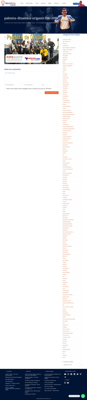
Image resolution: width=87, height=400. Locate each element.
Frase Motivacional (67, 167)
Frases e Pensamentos (68, 169)
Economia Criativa (67, 130)
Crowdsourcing (66, 102)
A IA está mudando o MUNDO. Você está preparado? (53, 374)
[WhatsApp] (65, 383)
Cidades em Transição (68, 63)
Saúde (64, 309)
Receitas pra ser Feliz (67, 294)
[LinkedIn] (74, 374)
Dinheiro (65, 120)
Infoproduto (65, 195)
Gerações (65, 181)
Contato (64, 3)
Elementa (65, 134)
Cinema (64, 67)
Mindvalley (65, 240)
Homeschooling (66, 189)
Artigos (49, 3)
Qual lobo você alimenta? (50, 380)
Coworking (65, 92)
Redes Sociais (66, 296)
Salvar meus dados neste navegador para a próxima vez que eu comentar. (29, 88)
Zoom (64, 357)
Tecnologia (65, 321)
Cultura (64, 104)
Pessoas (64, 274)
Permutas (65, 270)
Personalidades (66, 272)
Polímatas (65, 282)
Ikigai (64, 193)
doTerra (64, 122)
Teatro (64, 317)
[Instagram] (68, 374)
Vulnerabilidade (66, 349)
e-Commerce (66, 124)
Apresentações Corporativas (69, 47)
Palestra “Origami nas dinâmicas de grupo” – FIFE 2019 (29, 22)
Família (64, 153)
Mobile (64, 242)
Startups (65, 311)
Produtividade (66, 290)
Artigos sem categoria (68, 49)
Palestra (64, 264)
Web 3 (64, 351)
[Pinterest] (81, 374)
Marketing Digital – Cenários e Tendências (32, 378)
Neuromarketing (66, 254)
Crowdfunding (66, 100)
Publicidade (65, 292)
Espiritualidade (66, 146)
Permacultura (66, 268)
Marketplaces (66, 227)
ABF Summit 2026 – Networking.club (53, 384)
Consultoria (65, 86)
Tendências (65, 325)
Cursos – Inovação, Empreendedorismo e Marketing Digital (12, 388)
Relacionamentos (67, 300)
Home (21, 3)
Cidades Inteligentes (67, 65)
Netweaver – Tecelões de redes (12, 383)
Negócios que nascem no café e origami (52, 378)
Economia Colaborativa (68, 126)
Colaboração (65, 78)
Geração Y (65, 179)
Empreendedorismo (67, 136)
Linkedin (65, 207)
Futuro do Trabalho (67, 173)
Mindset (64, 238)
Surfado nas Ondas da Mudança (32, 380)
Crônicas (65, 98)
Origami (64, 262)
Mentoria (43, 3)
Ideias (64, 191)
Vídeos (64, 347)
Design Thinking (66, 116)
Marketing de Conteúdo (68, 219)
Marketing (65, 217)
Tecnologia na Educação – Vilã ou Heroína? (32, 385)
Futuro (64, 171)
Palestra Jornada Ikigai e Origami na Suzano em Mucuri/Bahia (33, 374)
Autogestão (65, 55)
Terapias (65, 327)
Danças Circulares (67, 110)
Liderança (65, 205)
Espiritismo (65, 144)
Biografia (65, 59)
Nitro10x (65, 256)
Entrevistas (65, 140)
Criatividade (65, 96)
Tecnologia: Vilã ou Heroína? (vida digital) (32, 391)
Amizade (65, 43)
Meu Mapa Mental (9, 379)
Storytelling (65, 313)
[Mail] (68, 383)
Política (64, 284)
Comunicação (66, 84)
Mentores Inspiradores (68, 232)
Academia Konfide (67, 39)
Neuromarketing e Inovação (31, 382)
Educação (65, 132)
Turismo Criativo (66, 337)
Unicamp (65, 341)
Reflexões (65, 298)
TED (64, 323)
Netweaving (65, 250)
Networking (65, 252)
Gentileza (65, 177)
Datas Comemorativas (68, 112)
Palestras (56, 3)
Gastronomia (66, 175)
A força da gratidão (49, 382)
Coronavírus (65, 88)
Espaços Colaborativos (68, 142)
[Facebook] (71, 374)
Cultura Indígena (66, 106)
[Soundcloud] (65, 377)
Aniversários (65, 45)
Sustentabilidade (66, 315)
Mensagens (65, 230)
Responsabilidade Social (68, 302)
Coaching (65, 74)
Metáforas (65, 236)
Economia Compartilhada (68, 128)
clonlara (64, 69)
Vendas (64, 343)
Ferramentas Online (67, 159)
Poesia (64, 280)
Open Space (65, 260)
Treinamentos (66, 335)
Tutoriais (65, 339)
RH (63, 304)
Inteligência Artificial (67, 199)
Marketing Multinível (67, 223)
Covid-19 (65, 90)
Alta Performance (67, 41)
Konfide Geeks (66, 203)
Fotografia (65, 165)
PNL (64, 276)
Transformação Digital (68, 333)
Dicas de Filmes (66, 118)
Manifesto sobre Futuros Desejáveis (13, 377)
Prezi (64, 288)
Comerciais (65, 82)
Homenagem (66, 187)
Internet (64, 201)
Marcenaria (65, 215)
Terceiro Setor (66, 331)
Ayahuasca (65, 57)
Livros (64, 209)
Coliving (64, 80)
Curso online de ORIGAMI (50, 388)
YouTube (65, 355)
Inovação (65, 197)
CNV (64, 72)
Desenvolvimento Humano (69, 114)
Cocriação (65, 76)
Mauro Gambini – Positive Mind (52, 390)
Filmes (64, 161)
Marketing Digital (67, 221)
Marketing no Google (67, 225)
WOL (64, 353)
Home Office (65, 185)
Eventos (64, 148)
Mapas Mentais (66, 213)
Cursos (36, 3)
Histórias (65, 183)
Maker (64, 211)
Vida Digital (65, 345)
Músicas (64, 248)
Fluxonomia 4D (66, 163)
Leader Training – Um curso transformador (11, 374)
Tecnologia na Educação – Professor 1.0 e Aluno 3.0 (33, 388)
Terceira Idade (66, 329)
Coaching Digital (9, 381)
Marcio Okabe (29, 3)
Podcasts (65, 278)
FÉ (63, 155)
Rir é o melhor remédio (68, 306)
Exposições (65, 151)
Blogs (64, 61)
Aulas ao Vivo (66, 51)
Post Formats (66, 286)
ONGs (64, 258)
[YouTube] (65, 374)
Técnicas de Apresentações (69, 319)
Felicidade (65, 157)
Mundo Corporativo (67, 246)
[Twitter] (77, 374)
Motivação (65, 244)
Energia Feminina (67, 138)
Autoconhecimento (67, 53)
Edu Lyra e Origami (49, 386)
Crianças (65, 94)
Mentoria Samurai (67, 234)
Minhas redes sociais (10, 385)
